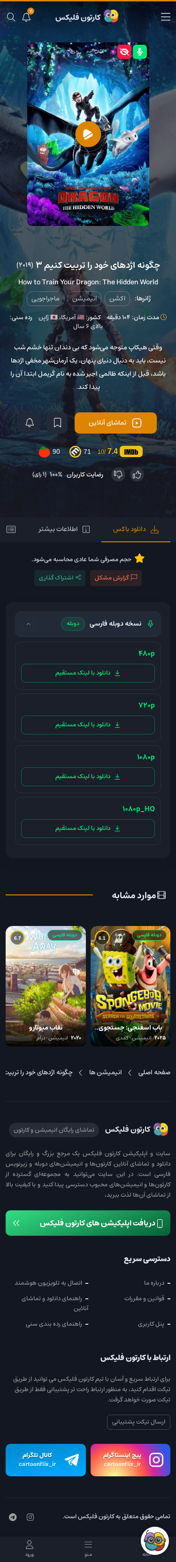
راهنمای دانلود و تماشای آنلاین (55, 1303)
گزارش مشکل (112, 577)
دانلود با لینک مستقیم (82, 673)
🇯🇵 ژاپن (48, 317)
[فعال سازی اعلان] (29, 423)
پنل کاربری (151, 1324)
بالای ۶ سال (88, 326)
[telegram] (12, 1518)
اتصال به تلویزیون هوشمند (48, 1283)
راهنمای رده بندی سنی (54, 1324)
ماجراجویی (45, 298)
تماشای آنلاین (107, 422)
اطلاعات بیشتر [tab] (58, 529)
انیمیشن (84, 298)
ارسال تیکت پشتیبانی (138, 1422)
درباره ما (154, 1283)
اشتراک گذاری (56, 577)
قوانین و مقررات (144, 1298)
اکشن (117, 298)
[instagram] (30, 1518)
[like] (137, 474)
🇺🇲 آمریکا (72, 317)
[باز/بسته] (28, 624)
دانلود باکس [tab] (129, 529)
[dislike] (118, 474)
